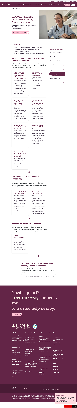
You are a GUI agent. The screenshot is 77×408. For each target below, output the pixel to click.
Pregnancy (14, 350)
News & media (42, 381)
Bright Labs (56, 389)
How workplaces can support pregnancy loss (31, 370)
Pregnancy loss (28, 351)
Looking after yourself (29, 337)
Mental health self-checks (58, 355)
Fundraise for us (56, 342)
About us (36, 4)
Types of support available (17, 343)
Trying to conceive (17, 333)
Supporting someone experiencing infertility (16, 346)
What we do (41, 376)
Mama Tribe (56, 363)
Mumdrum (55, 366)
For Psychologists (42, 366)
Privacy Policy (55, 387)
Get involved (44, 4)
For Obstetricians (42, 361)
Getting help (52, 4)
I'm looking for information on (25, 4)
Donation (55, 335)
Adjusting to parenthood (30, 335)
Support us (56, 333)
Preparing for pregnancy (16, 335)
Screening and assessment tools (54, 65)
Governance (41, 379)
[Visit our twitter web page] (22, 388)
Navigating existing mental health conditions (17, 338)
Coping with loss (29, 349)
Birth (13, 376)
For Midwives (41, 354)
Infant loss (27, 357)
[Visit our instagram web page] (27, 388)
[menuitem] (26, 4)
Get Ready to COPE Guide (58, 350)
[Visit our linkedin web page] (29, 388)
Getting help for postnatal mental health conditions (30, 345)
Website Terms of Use (46, 387)
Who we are (41, 374)
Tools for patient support (53, 69)
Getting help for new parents (31, 342)
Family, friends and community (18, 370)
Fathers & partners (15, 368)
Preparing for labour (15, 378)
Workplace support (30, 361)
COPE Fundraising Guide (58, 347)
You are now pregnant (16, 352)
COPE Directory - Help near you (59, 359)
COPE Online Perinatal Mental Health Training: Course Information (56, 74)
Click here (62, 400)
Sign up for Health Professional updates (56, 53)
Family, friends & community (16, 365)
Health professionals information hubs (54, 82)
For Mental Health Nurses (44, 363)
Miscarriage (27, 353)
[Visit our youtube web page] (24, 388)
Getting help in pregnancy (17, 361)
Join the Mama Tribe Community (16, 373)
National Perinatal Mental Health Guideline (55, 57)
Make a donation (56, 337)
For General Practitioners (44, 359)
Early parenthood (30, 333)
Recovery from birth (15, 381)
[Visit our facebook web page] (20, 388)
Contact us (60, 4)
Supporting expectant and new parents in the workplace (31, 364)
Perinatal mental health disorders (55, 61)
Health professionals (56, 49)
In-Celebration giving (57, 344)
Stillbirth (27, 355)
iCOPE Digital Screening (55, 78)
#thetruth (56, 369)
